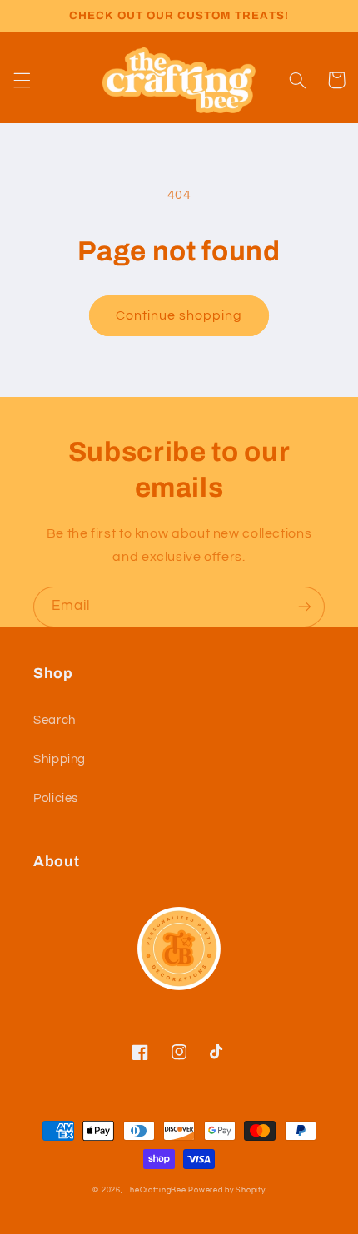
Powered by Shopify (226, 1190)
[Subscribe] (305, 607)
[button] (21, 80)
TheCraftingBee (155, 1190)
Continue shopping (179, 315)
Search (54, 720)
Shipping (59, 759)
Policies (55, 798)
